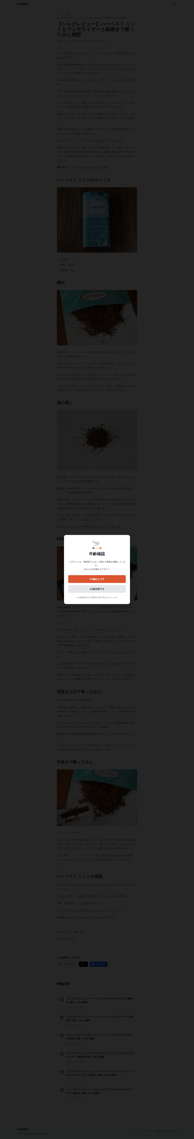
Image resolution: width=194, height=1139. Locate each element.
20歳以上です (97, 579)
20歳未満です (97, 589)
